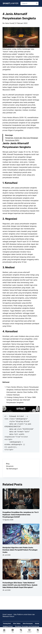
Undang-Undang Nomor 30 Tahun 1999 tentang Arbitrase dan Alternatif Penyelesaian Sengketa (21, 399)
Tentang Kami (7, 623)
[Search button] (36, 3)
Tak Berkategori (12, 469)
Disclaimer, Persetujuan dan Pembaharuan (27, 626)
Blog (7, 464)
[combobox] (28, 3)
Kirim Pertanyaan (28, 623)
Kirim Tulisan (16, 623)
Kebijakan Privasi (8, 626)
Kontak (37, 623)
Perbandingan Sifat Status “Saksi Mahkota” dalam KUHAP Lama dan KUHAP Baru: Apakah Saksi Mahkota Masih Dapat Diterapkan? (20, 585)
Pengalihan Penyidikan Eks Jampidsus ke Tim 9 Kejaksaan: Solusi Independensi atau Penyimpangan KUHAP (20, 514)
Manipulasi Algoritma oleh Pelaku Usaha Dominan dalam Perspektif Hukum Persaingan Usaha (20, 550)
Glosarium (9, 466)
